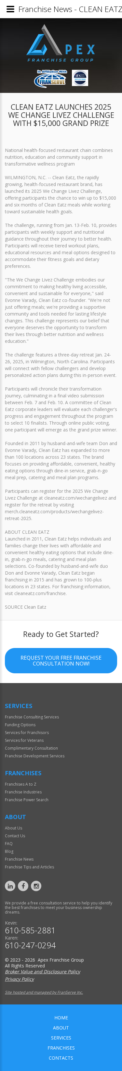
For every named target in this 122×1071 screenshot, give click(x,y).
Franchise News (19, 859)
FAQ (9, 843)
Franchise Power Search (26, 800)
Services (61, 1038)
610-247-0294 (30, 945)
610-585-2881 (30, 930)
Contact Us (15, 836)
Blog (9, 851)
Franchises (61, 1048)
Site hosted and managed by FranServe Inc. (44, 992)
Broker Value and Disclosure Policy (42, 971)
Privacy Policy (19, 979)
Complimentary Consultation (31, 748)
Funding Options (20, 725)
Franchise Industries (23, 792)
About (61, 1028)
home (61, 1018)
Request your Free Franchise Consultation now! (61, 660)
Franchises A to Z (20, 784)
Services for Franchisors (27, 732)
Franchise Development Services (34, 756)
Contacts (61, 1058)
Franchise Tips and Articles (29, 867)
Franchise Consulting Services (32, 717)
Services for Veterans (24, 740)
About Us (13, 828)
